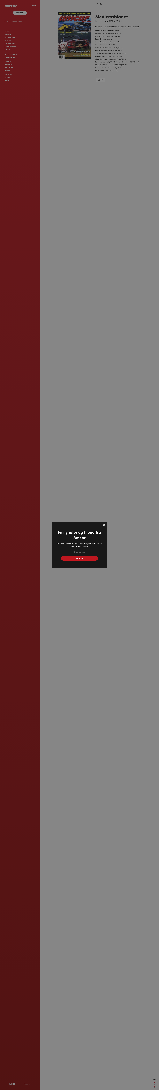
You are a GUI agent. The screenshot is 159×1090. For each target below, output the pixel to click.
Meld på (79, 558)
